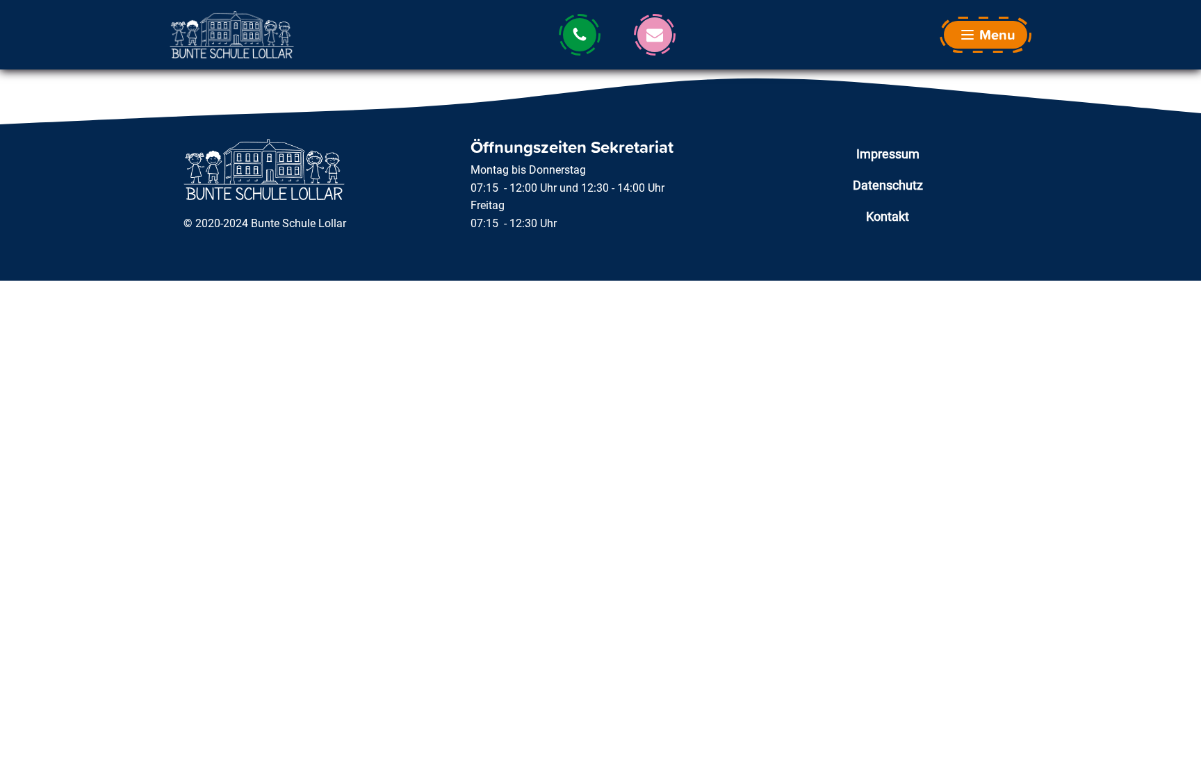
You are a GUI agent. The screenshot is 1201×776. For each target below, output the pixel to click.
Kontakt (887, 216)
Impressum (888, 154)
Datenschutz (888, 185)
